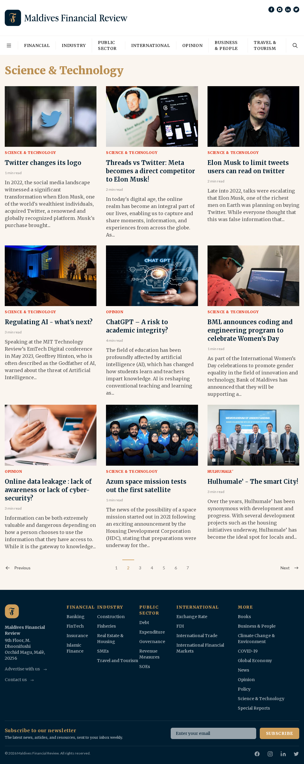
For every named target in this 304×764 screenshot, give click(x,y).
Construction (111, 616)
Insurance (77, 635)
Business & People (226, 45)
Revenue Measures (149, 654)
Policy (244, 689)
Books (244, 616)
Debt (144, 622)
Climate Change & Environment (256, 638)
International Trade (196, 635)
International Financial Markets (200, 648)
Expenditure (152, 632)
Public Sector (107, 45)
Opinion (192, 45)
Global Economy (255, 660)
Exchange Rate (191, 616)
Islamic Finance (74, 648)
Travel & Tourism (265, 45)
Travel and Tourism (117, 660)
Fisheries (106, 626)
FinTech (75, 626)
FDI (180, 626)
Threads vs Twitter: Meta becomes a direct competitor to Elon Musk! (150, 171)
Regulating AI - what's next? (49, 322)
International (150, 45)
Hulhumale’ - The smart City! (253, 481)
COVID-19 (248, 651)
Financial (37, 45)
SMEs (103, 651)
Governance (152, 641)
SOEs (144, 666)
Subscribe (279, 733)
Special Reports (254, 708)
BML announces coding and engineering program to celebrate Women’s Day (250, 330)
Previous (22, 567)
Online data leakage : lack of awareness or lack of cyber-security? (48, 490)
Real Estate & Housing (110, 638)
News (243, 670)
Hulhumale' (221, 471)
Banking (75, 616)
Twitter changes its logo (43, 162)
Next (285, 567)
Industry (74, 45)
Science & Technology (30, 152)
